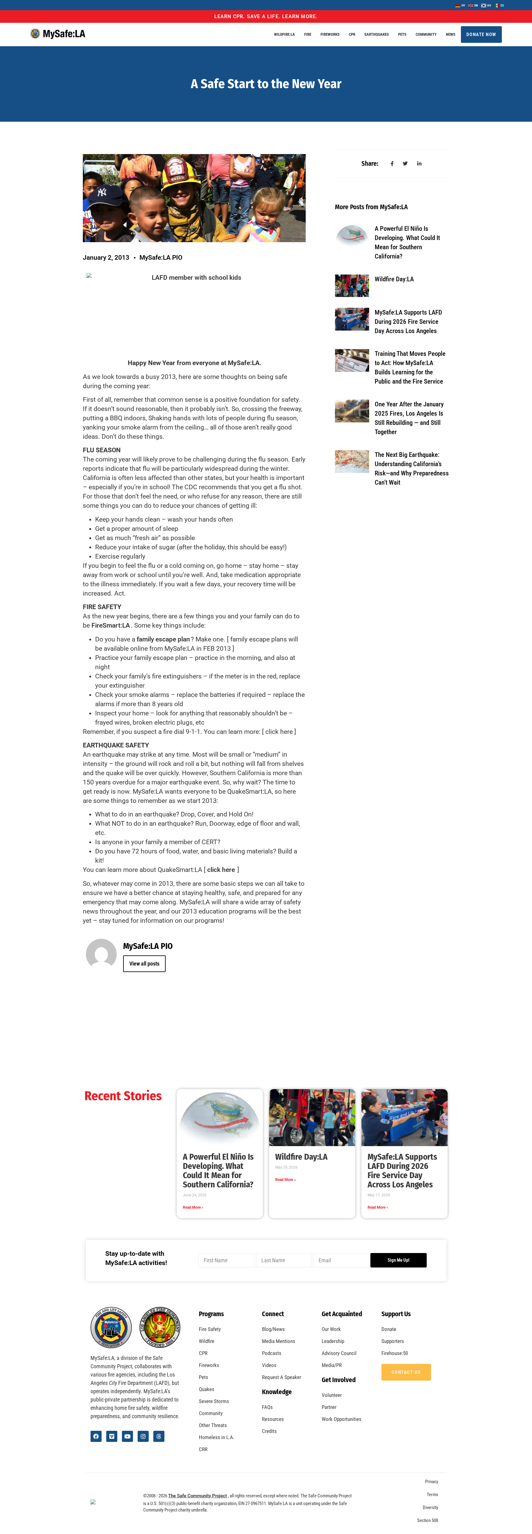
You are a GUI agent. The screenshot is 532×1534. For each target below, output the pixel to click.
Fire (307, 34)
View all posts (144, 963)
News (450, 34)
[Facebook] (96, 1436)
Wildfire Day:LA (394, 279)
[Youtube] (127, 1436)
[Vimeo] (111, 1436)
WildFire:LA (284, 34)
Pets (402, 34)
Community (426, 34)
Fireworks (330, 34)
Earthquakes (377, 34)
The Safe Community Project (197, 1496)
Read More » (193, 1207)
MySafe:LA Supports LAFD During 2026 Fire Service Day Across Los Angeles (408, 322)
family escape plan (163, 639)
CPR (352, 34)
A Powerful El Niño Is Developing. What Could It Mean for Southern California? (218, 1171)
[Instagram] (143, 1436)
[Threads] (158, 1436)
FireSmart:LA (110, 625)
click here (221, 869)
